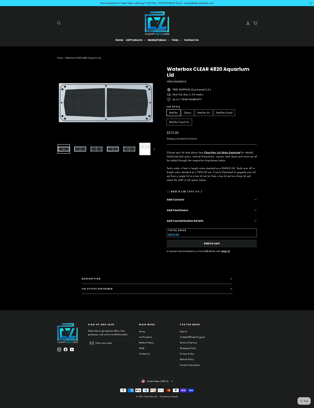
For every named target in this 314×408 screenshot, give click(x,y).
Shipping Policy (188, 348)
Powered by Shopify (169, 396)
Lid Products (134, 40)
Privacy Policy (187, 353)
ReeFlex (173, 112)
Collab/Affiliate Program (192, 337)
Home (119, 40)
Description (91, 278)
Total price (177, 230)
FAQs (175, 40)
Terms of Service (188, 342)
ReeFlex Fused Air (179, 122)
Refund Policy (187, 359)
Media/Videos (157, 40)
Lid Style (173, 107)
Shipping (171, 138)
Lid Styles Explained (97, 288)
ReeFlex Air (204, 112)
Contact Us (191, 40)
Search (183, 331)
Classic (188, 112)
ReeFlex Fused (224, 112)
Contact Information (190, 365)
